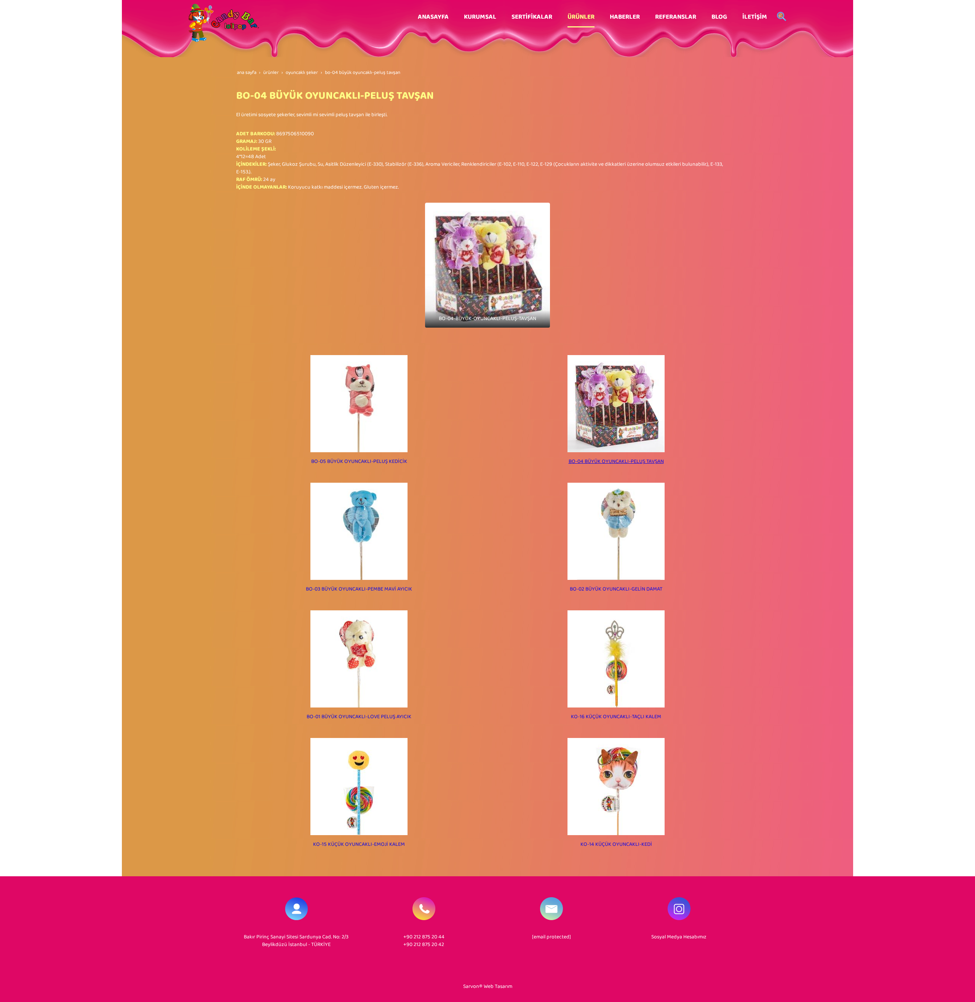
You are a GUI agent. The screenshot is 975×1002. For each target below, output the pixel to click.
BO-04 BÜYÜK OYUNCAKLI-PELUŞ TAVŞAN (616, 461)
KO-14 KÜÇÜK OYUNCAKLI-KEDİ (616, 844)
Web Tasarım (498, 986)
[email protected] (551, 937)
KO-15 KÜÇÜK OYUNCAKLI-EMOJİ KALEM (359, 844)
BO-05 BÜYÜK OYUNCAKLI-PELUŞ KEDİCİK (359, 461)
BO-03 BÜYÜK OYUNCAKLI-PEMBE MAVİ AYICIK (359, 589)
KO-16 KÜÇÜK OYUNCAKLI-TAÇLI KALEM (616, 716)
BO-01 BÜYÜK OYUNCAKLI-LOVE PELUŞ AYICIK (359, 716)
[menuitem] (433, 17)
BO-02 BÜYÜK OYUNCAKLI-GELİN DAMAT (616, 589)
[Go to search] (781, 17)
